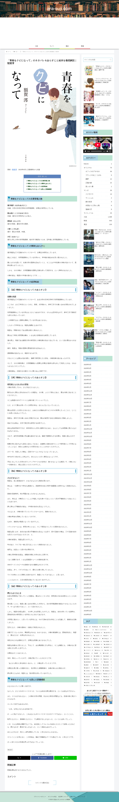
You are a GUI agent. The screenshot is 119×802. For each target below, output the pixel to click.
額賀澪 (14, 169)
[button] (110, 60)
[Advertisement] (59, 30)
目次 (39, 176)
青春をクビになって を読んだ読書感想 (40, 189)
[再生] (85, 151)
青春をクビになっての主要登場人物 (39, 180)
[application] (97, 145)
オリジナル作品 (52, 796)
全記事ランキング (63, 796)
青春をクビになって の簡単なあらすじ (40, 183)
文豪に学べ (73, 796)
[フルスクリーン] (110, 151)
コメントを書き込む (42, 783)
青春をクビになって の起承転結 (37, 186)
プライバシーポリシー (40, 796)
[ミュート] (107, 151)
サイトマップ (81, 796)
